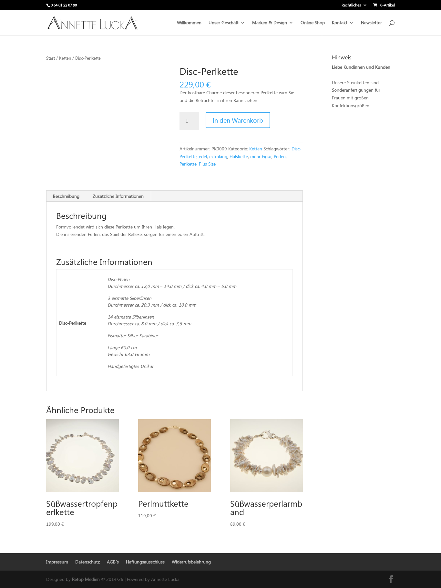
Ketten (65, 58)
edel (203, 156)
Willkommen (189, 22)
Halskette (239, 156)
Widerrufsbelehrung (191, 562)
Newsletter (371, 22)
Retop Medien (86, 579)
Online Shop (313, 22)
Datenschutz (87, 562)
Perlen (280, 156)
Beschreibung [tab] (66, 196)
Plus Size (207, 164)
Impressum (57, 562)
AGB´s (113, 562)
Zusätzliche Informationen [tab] (118, 196)
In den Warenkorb (238, 120)
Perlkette (188, 164)
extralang (218, 156)
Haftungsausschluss (145, 562)
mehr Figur (261, 156)
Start (50, 58)
